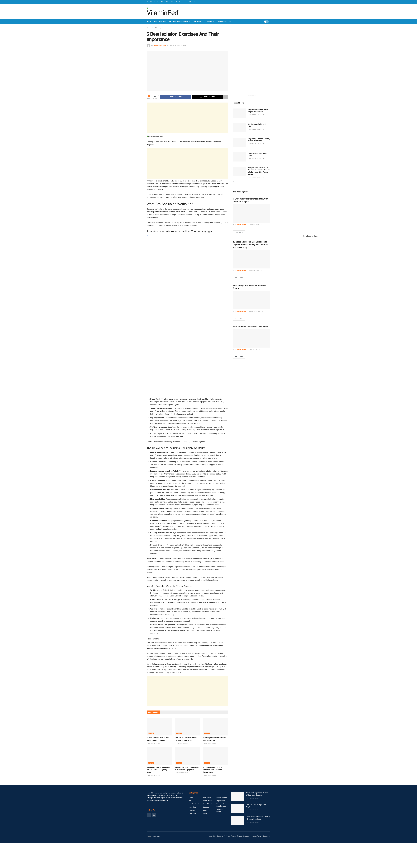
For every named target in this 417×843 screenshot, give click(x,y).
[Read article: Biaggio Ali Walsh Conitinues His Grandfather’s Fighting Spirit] (159, 756)
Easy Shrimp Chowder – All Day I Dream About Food (259, 139)
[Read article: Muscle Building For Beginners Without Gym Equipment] (187, 756)
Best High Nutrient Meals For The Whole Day (214, 738)
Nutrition (198, 22)
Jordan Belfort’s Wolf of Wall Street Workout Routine (158, 738)
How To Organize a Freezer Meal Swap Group (250, 287)
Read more (240, 232)
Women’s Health (219, 810)
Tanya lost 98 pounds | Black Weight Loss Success (258, 110)
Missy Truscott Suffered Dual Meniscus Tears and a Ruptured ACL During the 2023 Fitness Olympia (259, 171)
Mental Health (224, 22)
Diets (191, 797)
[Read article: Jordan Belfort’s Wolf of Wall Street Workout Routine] (159, 726)
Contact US (197, 2)
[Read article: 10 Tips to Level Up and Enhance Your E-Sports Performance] (215, 756)
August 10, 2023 (175, 45)
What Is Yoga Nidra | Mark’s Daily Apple (250, 326)
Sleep (205, 810)
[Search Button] (269, 21)
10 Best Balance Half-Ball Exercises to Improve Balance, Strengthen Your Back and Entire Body (251, 244)
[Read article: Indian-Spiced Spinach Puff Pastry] (239, 156)
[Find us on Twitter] (154, 815)
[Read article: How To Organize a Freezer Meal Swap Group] (251, 300)
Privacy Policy (165, 2)
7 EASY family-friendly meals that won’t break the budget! (250, 200)
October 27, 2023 (254, 311)
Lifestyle (210, 22)
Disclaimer (157, 2)
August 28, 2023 (253, 224)
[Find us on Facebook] (149, 815)
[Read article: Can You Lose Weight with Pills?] (239, 127)
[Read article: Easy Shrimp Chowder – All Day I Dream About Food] (239, 142)
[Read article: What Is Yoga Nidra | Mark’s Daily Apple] (251, 338)
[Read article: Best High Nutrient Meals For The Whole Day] (215, 726)
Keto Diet (192, 807)
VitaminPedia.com (159, 45)
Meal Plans (207, 797)
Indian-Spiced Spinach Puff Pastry (257, 154)
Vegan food (220, 800)
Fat (190, 800)
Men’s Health (207, 800)
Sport (161, 28)
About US (149, 2)
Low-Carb (192, 813)
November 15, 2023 (154, 743)
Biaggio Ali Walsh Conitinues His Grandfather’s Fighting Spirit (158, 769)
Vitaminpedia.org (156, 836)
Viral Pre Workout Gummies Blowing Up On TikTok (186, 738)
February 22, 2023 (254, 349)
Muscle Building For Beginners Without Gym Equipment (187, 768)
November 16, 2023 (255, 114)
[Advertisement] (187, 118)
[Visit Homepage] (163, 11)
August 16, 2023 (253, 270)
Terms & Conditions (176, 2)
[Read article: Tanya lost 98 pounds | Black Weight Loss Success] (239, 113)
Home (149, 22)
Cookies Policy (188, 2)
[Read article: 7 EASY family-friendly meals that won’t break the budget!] (251, 213)
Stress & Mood (221, 797)
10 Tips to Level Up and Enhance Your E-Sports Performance (212, 769)
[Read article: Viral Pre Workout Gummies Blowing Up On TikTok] (187, 726)
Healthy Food (159, 22)
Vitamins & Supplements (179, 22)
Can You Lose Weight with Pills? (257, 125)
